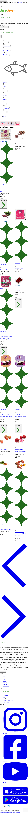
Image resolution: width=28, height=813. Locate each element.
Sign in (2, 32)
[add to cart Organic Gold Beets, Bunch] (1, 526)
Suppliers (5, 682)
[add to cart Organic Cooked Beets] (1, 186)
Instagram (5, 733)
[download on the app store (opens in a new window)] (15, 795)
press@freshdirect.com (8, 700)
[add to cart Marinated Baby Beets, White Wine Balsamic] (16, 411)
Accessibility (5, 695)
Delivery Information (7, 693)
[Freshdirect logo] (7, 11)
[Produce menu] (10, 50)
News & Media (6, 702)
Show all (3, 642)
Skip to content (4, 0)
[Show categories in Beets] (26, 116)
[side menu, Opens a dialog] (1, 8)
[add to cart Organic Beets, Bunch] (1, 266)
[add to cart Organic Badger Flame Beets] (16, 529)
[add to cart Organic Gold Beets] (1, 446)
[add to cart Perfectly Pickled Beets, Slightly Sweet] (1, 333)
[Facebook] (15, 759)
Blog (4, 679)
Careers (4, 681)
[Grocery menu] (6, 104)
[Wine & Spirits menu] (9, 108)
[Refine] (1, 120)
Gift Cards (5, 677)
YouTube (5, 782)
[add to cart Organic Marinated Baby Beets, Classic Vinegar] (1, 411)
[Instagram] (15, 731)
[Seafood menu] (6, 82)
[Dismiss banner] (1, 6)
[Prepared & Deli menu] (10, 46)
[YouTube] (15, 780)
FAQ (4, 697)
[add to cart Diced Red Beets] (16, 287)
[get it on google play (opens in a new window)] (15, 803)
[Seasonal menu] (7, 112)
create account (10, 32)
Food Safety (5, 684)
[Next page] (14, 640)
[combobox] (9, 21)
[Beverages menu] (7, 91)
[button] (6, 188)
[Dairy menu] (5, 86)
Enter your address (6, 17)
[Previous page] (14, 589)
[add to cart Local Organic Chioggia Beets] (16, 446)
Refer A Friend (6, 686)
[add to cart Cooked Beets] (16, 265)
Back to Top (3, 671)
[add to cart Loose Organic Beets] (16, 142)
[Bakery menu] (6, 95)
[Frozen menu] (6, 99)
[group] (14, 116)
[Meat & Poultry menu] (9, 54)
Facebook (5, 761)
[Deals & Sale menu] (8, 42)
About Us (5, 676)
